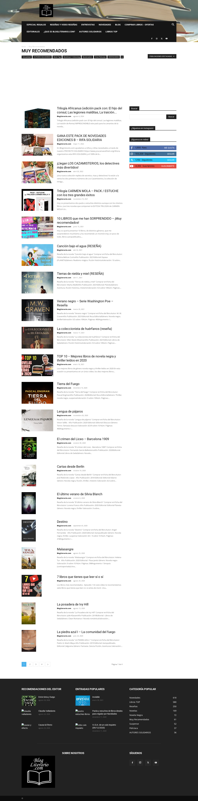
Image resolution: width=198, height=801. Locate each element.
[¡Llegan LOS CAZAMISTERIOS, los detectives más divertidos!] (37, 172)
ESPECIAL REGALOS (36, 24)
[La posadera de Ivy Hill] (29, 613)
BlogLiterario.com (64, 116)
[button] (172, 24)
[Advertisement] (99, 84)
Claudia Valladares (46, 711)
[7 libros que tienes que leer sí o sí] (32, 586)
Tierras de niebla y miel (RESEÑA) (80, 273)
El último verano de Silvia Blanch (79, 494)
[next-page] (47, 664)
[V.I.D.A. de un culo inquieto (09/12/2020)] (83, 728)
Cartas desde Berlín (70, 466)
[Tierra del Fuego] (37, 393)
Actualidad (27, 57)
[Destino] (29, 530)
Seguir (170, 154)
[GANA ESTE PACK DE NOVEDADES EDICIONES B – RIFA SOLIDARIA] (37, 145)
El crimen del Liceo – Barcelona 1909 (83, 439)
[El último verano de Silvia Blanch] (29, 503)
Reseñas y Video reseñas (63, 24)
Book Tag (57, 57)
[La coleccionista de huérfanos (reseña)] (37, 338)
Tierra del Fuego (68, 384)
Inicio (24, 46)
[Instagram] (157, 38)
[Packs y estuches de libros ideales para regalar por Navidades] (83, 714)
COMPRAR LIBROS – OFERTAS (139, 24)
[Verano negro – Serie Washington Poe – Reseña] (37, 310)
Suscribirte (167, 166)
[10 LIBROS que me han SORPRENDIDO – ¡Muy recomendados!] (37, 227)
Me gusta (169, 148)
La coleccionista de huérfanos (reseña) (84, 329)
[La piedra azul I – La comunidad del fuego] (29, 641)
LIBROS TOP (111, 31)
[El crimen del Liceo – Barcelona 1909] (29, 448)
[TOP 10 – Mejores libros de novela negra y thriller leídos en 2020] (37, 365)
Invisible (96, 697)
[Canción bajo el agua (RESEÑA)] (37, 255)
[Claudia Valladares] (29, 714)
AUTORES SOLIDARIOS (90, 31)
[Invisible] (83, 701)
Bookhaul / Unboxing (72, 57)
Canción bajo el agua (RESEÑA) (79, 246)
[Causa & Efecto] (29, 728)
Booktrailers (87, 57)
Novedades (105, 24)
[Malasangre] (29, 558)
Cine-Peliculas (100, 57)
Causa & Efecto (45, 725)
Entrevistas (88, 24)
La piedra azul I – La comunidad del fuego (86, 632)
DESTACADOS (114, 57)
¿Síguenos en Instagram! (142, 128)
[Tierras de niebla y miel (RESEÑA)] (37, 282)
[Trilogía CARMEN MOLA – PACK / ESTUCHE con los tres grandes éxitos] (37, 200)
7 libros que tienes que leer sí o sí (80, 577)
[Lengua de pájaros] (37, 420)
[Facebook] (152, 38)
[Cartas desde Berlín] (29, 475)
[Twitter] (161, 38)
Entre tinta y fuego (46, 697)
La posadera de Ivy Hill (72, 604)
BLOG (118, 24)
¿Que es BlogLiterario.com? (59, 31)
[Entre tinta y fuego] (29, 701)
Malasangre (65, 549)
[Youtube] (166, 38)
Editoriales (33, 31)
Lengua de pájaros (70, 411)
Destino (62, 522)
